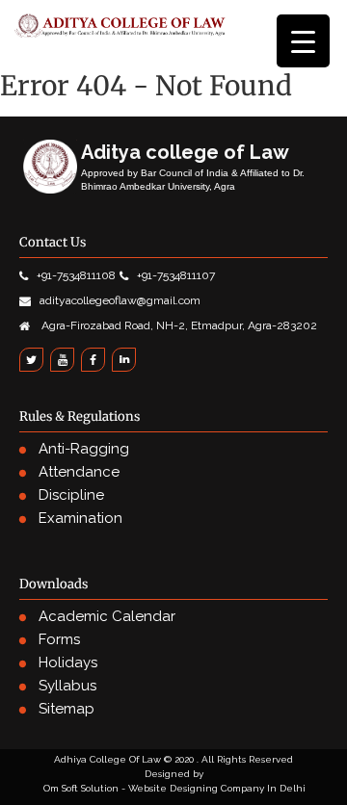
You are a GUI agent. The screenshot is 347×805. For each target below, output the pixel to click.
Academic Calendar (107, 616)
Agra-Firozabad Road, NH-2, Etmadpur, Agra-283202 (178, 325)
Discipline (71, 495)
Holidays (68, 662)
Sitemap (66, 708)
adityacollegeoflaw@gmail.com (120, 300)
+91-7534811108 (76, 275)
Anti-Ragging (84, 448)
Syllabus (67, 685)
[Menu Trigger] (303, 40)
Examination (80, 518)
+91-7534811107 (176, 275)
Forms (59, 639)
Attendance (79, 471)
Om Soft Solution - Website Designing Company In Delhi (174, 788)
